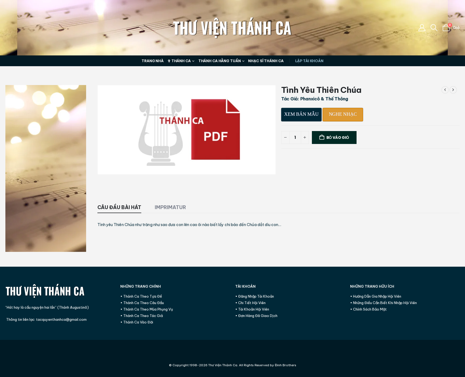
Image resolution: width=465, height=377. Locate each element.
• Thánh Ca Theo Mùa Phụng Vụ (146, 309)
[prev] (445, 90)
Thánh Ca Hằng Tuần (219, 61)
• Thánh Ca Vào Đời (136, 322)
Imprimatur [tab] (170, 207)
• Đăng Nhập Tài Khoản (254, 296)
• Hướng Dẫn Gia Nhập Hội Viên (375, 296)
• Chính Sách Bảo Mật (368, 309)
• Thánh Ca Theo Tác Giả (141, 315)
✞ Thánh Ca (179, 61)
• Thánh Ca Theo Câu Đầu (142, 303)
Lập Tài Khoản (309, 61)
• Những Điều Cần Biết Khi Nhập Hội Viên (383, 303)
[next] (453, 90)
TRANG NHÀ (153, 61)
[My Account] (422, 27)
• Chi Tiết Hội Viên (250, 303)
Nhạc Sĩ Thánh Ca (265, 61)
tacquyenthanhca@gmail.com (61, 319)
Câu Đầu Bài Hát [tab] (119, 207)
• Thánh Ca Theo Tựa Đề (141, 296)
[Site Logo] (232, 27)
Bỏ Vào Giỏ (337, 137)
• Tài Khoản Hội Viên (252, 309)
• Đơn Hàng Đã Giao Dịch (256, 315)
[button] (434, 27)
